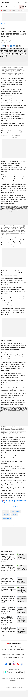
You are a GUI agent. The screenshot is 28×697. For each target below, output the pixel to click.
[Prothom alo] (5, 2)
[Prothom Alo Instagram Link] (14, 664)
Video (5, 657)
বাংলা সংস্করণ (20, 657)
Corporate (17, 654)
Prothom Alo (5, 678)
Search (15, 657)
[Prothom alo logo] (14, 644)
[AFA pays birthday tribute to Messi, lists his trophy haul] (22, 590)
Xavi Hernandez (15, 511)
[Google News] (21, 664)
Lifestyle (9, 652)
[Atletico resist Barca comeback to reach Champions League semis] (22, 600)
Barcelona (5, 511)
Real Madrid (6, 514)
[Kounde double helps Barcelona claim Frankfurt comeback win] (22, 631)
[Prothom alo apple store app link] (19, 672)
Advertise (13, 678)
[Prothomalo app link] (8, 672)
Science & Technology (8, 654)
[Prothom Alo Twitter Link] (11, 664)
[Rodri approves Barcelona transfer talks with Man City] (22, 580)
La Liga (14, 514)
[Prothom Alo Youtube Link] (18, 664)
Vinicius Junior (7, 518)
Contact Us (12, 680)
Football (4, 24)
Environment (16, 652)
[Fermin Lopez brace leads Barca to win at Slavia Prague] (22, 610)
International (11, 6)
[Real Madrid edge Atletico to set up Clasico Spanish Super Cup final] (22, 620)
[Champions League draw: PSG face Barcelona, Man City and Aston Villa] (22, 558)
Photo (23, 654)
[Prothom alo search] (19, 2)
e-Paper (10, 657)
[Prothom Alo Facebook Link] (7, 664)
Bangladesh (4, 6)
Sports (17, 6)
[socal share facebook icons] (2, 46)
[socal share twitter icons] (5, 46)
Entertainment (21, 649)
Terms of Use (20, 678)
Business (9, 649)
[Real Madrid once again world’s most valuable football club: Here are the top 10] (22, 570)
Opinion (4, 649)
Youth (14, 649)
